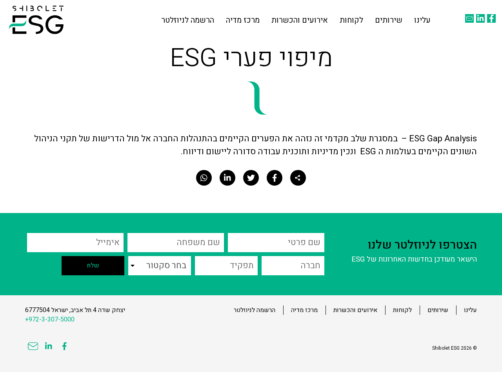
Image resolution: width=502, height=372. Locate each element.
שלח (93, 265)
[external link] (491, 18)
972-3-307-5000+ (50, 319)
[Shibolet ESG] (36, 20)
